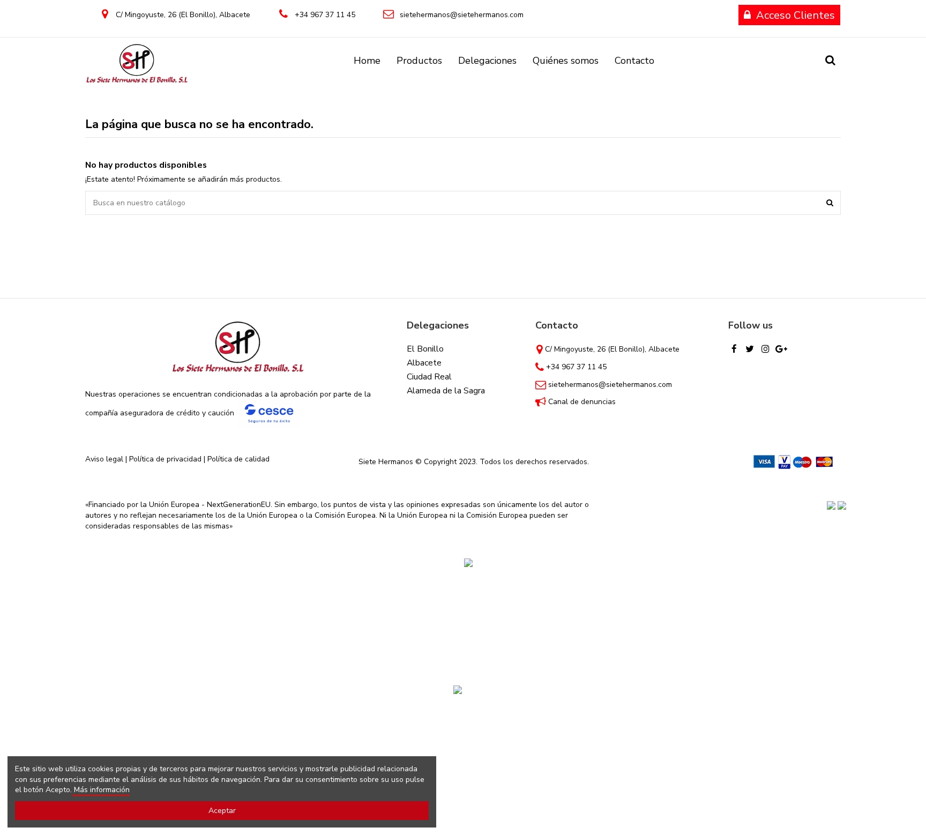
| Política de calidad (235, 459)
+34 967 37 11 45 (325, 15)
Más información (101, 790)
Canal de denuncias (582, 402)
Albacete (424, 363)
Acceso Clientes (795, 15)
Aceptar (222, 811)
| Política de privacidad (163, 459)
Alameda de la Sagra (446, 391)
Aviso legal (104, 459)
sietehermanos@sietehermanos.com (462, 15)
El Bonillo (425, 349)
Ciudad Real (429, 377)
